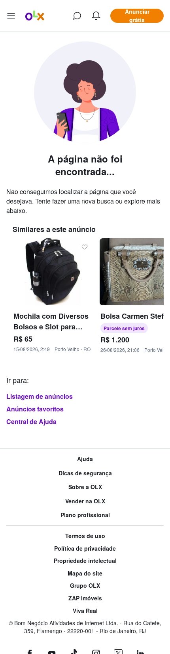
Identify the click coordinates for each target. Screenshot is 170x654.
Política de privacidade (85, 548)
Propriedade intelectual (85, 560)
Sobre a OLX (85, 487)
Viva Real (85, 611)
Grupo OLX (85, 585)
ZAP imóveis (85, 598)
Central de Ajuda (31, 421)
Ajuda (85, 459)
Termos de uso (85, 536)
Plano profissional (85, 515)
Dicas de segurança (85, 473)
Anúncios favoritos (35, 408)
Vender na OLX (85, 501)
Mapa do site (85, 573)
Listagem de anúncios (39, 396)
